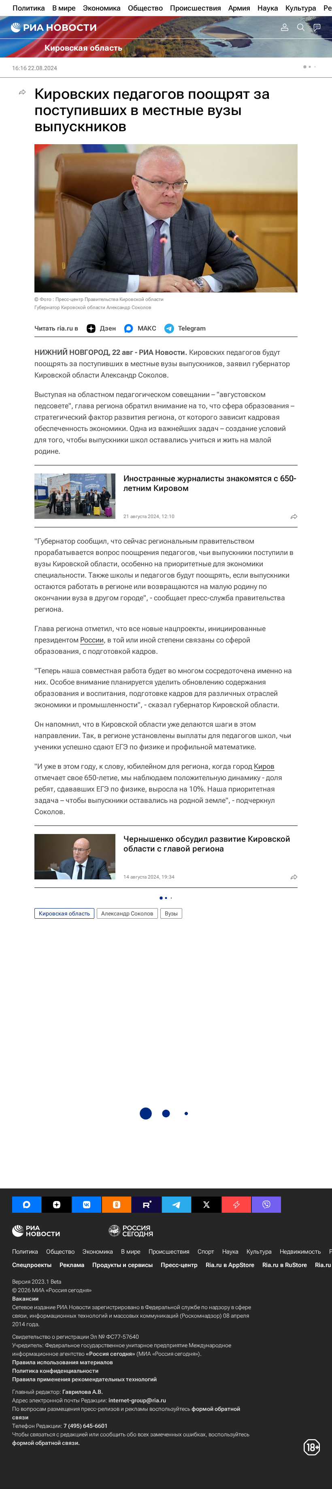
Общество (60, 1251)
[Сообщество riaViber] (266, 1205)
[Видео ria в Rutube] (146, 1205)
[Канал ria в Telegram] (176, 1205)
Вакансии (25, 1298)
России (92, 640)
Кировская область (64, 913)
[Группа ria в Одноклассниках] (116, 1205)
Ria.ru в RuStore (284, 1265)
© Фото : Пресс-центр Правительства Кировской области (99, 299)
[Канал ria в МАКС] (26, 1205)
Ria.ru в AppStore (230, 1265)
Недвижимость (300, 1251)
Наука (230, 1251)
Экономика (98, 1251)
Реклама (72, 1265)
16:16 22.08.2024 (34, 68)
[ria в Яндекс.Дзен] (56, 1205)
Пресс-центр (179, 1265)
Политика (25, 1251)
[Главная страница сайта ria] (52, 27)
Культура (259, 1251)
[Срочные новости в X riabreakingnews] (236, 1205)
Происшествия (169, 1251)
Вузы (171, 913)
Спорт (206, 1251)
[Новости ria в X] (206, 1205)
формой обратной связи (45, 1443)
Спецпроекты (31, 1265)
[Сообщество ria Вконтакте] (86, 1205)
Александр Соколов (127, 913)
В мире (130, 1251)
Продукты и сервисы (122, 1265)
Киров (264, 766)
